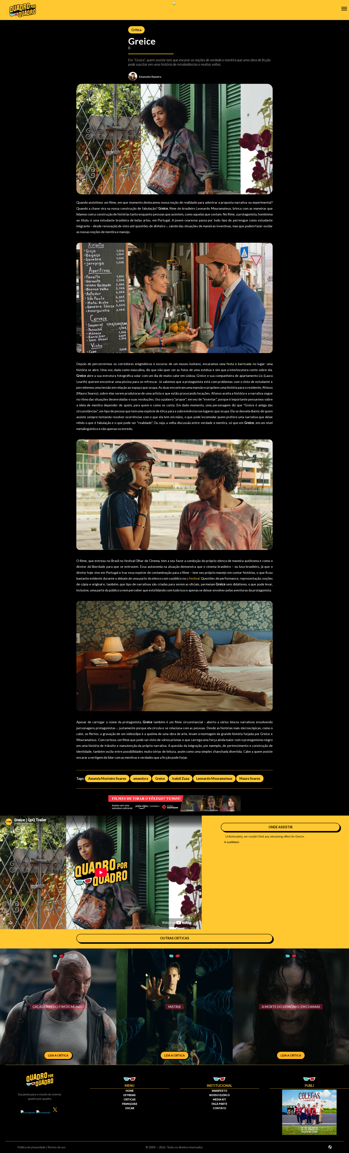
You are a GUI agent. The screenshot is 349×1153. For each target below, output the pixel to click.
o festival (193, 578)
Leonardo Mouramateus (214, 778)
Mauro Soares (249, 778)
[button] (344, 8)
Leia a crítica (58, 1055)
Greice (160, 778)
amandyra (140, 778)
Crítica (136, 30)
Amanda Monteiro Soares (107, 778)
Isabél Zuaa (180, 778)
